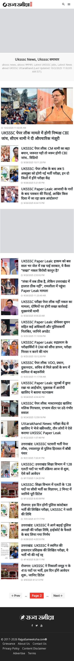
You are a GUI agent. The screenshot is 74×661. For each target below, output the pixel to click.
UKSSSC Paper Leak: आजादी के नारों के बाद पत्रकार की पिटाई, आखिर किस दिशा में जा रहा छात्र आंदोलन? (47, 194)
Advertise (19, 653)
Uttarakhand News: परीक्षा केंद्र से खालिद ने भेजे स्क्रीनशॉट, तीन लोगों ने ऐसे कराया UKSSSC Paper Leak (46, 428)
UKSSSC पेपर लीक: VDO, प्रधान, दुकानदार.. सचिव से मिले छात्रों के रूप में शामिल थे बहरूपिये (45, 367)
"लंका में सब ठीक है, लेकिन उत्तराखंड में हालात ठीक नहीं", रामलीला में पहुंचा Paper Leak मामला (45, 286)
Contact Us (39, 644)
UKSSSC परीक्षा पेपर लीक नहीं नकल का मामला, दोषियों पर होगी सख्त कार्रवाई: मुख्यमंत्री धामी (46, 306)
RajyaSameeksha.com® (32, 639)
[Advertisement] (37, 30)
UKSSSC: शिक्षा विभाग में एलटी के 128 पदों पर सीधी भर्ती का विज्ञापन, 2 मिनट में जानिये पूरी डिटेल (46, 489)
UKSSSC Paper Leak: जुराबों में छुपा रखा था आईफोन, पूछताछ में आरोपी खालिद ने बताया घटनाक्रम (45, 388)
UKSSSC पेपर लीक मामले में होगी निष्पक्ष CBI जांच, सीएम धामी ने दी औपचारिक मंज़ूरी (35, 135)
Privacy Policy (11, 648)
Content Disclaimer (34, 648)
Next (56, 595)
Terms (32, 653)
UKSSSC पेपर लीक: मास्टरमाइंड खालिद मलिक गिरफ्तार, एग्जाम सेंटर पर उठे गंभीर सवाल (47, 408)
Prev (17, 595)
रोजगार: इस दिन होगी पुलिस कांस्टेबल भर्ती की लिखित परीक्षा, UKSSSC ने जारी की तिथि (46, 509)
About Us (24, 644)
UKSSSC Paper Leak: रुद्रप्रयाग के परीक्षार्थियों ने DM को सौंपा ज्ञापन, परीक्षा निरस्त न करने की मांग (46, 347)
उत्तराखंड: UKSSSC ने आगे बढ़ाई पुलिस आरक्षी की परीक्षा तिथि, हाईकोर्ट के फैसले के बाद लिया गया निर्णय (46, 530)
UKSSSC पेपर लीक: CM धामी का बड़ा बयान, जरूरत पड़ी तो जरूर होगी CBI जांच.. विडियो (45, 153)
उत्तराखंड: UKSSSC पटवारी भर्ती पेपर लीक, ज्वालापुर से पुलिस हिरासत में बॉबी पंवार (46, 449)
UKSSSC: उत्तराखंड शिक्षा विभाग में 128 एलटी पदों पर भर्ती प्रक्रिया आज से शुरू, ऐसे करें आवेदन (46, 469)
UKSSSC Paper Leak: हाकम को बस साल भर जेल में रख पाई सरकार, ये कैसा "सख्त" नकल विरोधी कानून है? (46, 266)
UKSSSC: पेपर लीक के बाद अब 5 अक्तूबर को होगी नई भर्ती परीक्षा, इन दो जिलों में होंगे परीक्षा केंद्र (45, 173)
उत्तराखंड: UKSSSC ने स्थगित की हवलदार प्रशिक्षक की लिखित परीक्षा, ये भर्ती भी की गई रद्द (44, 550)
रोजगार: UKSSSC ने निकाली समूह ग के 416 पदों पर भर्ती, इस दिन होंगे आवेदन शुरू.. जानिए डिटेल (46, 570)
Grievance (9, 644)
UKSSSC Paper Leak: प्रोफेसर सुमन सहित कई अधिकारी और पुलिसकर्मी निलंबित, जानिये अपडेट (45, 327)
